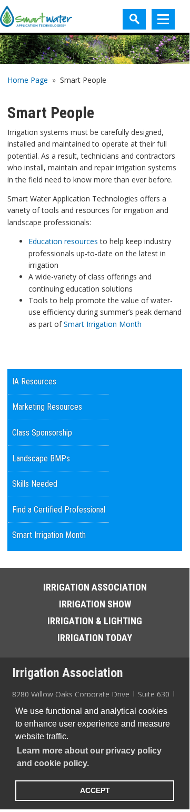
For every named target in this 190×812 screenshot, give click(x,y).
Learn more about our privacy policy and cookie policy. (89, 757)
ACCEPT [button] (95, 790)
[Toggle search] (134, 19)
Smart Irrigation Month (103, 324)
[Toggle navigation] (163, 19)
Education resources (63, 241)
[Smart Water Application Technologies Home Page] (36, 16)
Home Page (27, 80)
